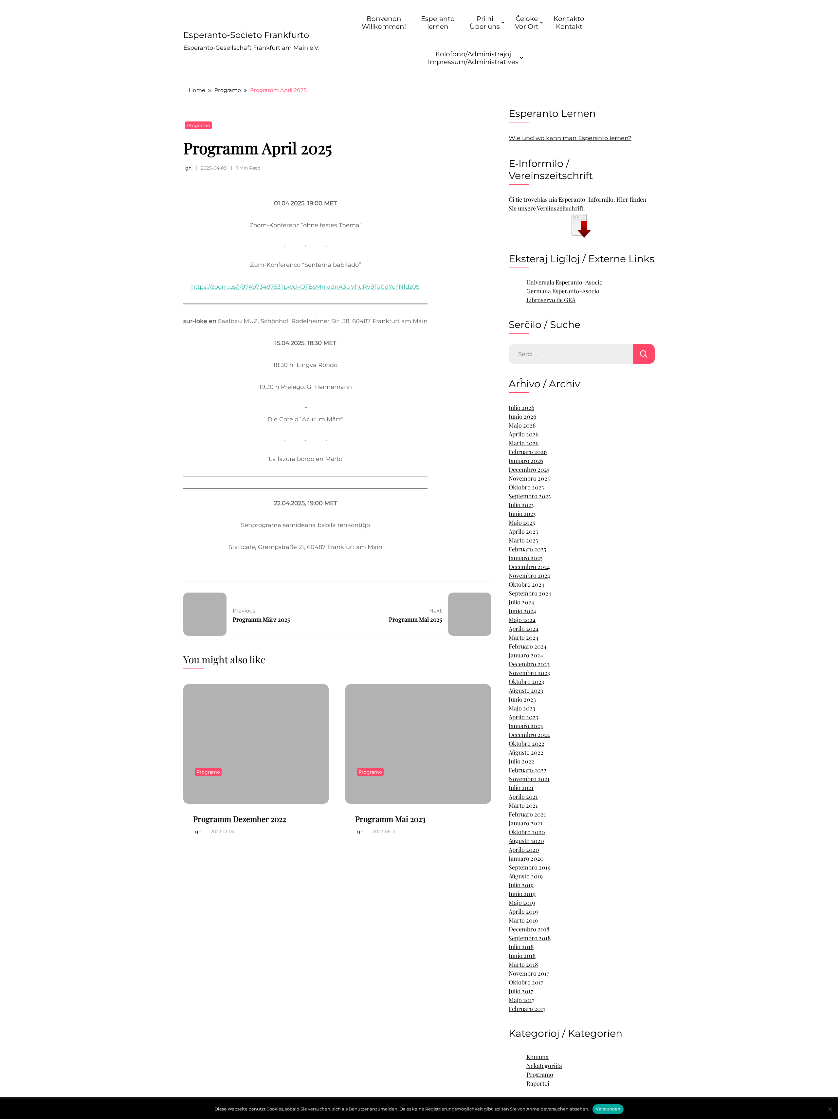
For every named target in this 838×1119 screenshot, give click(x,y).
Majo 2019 (522, 903)
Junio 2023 (522, 699)
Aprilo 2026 (523, 434)
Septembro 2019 (530, 867)
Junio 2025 (522, 514)
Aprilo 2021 (523, 796)
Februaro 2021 (527, 814)
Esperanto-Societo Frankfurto (246, 35)
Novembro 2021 (529, 779)
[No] (830, 1109)
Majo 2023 (522, 708)
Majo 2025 (522, 522)
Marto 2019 (523, 920)
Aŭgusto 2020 (526, 841)
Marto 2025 (523, 540)
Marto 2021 (523, 805)
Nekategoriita (544, 1066)
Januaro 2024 (526, 655)
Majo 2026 (522, 425)
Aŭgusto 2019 (526, 876)
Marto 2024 (523, 637)
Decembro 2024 (529, 567)
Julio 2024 (521, 602)
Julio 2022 (521, 761)
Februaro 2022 (528, 770)
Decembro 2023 (529, 664)
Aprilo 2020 (524, 849)
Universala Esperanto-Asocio (564, 282)
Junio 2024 (522, 611)
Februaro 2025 (527, 549)
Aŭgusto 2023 (526, 690)
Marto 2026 (523, 443)
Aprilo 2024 (523, 629)
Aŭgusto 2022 (526, 752)
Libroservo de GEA (550, 300)
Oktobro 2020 (527, 832)
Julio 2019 (521, 885)
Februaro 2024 (528, 646)
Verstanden (608, 1108)
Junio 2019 (522, 894)
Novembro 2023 (529, 673)
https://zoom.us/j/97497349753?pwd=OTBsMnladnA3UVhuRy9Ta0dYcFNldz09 (305, 286)
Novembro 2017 (529, 973)
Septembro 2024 (530, 593)
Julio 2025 (521, 505)
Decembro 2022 (529, 735)
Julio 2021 (521, 788)
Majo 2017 (521, 1000)
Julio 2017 (521, 991)
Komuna (537, 1057)
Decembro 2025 (529, 469)
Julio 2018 (521, 947)
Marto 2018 (523, 964)
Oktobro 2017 (526, 982)
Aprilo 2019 (523, 911)
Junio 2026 (522, 416)
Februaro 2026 (528, 452)
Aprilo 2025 (523, 531)
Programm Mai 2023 (390, 819)
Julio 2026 (521, 408)
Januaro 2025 (525, 558)
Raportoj (537, 1083)
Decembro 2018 (529, 929)
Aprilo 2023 (523, 717)
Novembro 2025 (529, 478)
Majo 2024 (522, 620)
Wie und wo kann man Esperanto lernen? (570, 138)
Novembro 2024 (529, 575)
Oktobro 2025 (526, 487)
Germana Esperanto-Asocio (562, 291)
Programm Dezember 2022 (239, 819)
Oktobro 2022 (526, 743)
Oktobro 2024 (526, 584)
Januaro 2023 (526, 726)
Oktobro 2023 (526, 682)
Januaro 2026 (526, 461)
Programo (198, 125)
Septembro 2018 (530, 938)
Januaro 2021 (525, 823)
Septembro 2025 (530, 496)
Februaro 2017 (527, 1009)
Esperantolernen (438, 22)
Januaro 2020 (526, 858)
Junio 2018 (522, 956)
